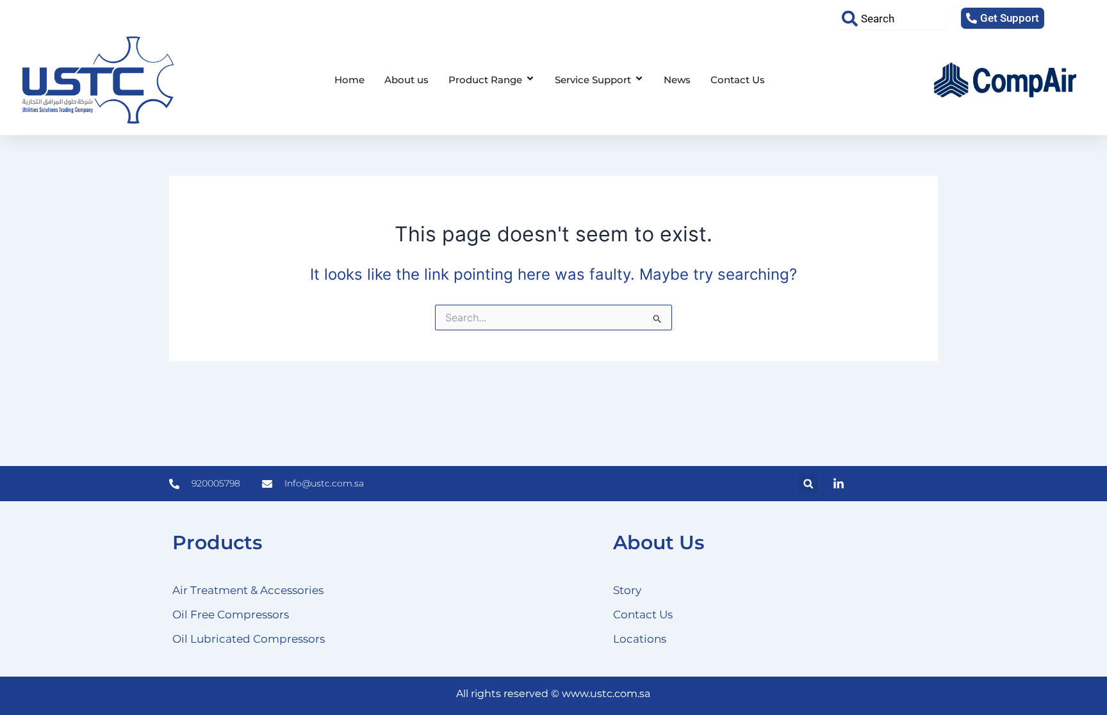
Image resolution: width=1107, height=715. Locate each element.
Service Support (593, 80)
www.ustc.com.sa (606, 693)
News (677, 80)
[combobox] (893, 18)
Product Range (485, 80)
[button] (808, 484)
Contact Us (737, 80)
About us (406, 80)
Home (349, 80)
